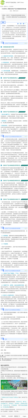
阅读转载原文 (7, 353)
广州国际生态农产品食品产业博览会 (9, 397)
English (24, 416)
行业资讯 (11, 6)
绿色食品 (17, 403)
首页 (2, 6)
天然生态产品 (6, 405)
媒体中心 (6, 6)
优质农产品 (19, 401)
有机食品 (11, 403)
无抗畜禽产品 (4, 403)
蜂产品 (24, 401)
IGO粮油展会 (6, 407)
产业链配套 (14, 405)
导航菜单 (3, 416)
